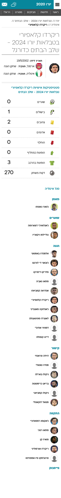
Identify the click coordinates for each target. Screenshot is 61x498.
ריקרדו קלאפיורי (37, 25)
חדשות (44, 12)
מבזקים (31, 12)
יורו (57, 21)
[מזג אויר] (14, 4)
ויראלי (7, 12)
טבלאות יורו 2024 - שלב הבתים (33, 21)
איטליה (55, 25)
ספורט (18, 12)
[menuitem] (44, 12)
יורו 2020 (43, 4)
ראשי (56, 12)
